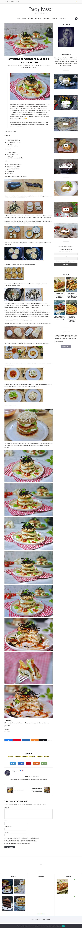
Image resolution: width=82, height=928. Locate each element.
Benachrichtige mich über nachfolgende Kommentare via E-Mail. (21, 840)
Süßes (30, 18)
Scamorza (46, 756)
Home (18, 18)
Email (66, 256)
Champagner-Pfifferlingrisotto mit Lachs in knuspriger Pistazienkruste (72, 295)
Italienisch (25, 756)
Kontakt (17, 1)
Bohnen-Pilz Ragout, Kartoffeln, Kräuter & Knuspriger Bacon (37, 790)
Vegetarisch (44, 65)
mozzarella (32, 756)
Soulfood (62, 18)
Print (45, 763)
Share (21, 763)
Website (6, 832)
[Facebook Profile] (21, 770)
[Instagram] (22, 770)
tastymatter (14, 65)
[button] (28, 39)
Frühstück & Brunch (50, 18)
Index (24, 18)
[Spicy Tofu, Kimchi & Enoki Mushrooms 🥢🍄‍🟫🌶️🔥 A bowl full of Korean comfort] (33, 882)
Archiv (12, 1)
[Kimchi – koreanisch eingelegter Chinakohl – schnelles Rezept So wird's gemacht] (33, 891)
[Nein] (80, 926)
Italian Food (17, 756)
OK (63, 926)
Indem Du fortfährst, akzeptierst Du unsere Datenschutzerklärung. (66, 261)
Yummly (37, 763)
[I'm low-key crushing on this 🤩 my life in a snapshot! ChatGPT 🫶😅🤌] (33, 899)
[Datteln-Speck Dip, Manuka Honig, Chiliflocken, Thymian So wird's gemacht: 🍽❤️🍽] (41, 907)
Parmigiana (39, 756)
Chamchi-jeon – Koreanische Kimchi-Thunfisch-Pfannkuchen (60, 295)
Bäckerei (38, 18)
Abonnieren (65, 346)
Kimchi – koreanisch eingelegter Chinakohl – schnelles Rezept (59, 318)
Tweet (14, 763)
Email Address (7, 826)
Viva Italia (34, 67)
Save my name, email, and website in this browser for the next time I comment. (22, 838)
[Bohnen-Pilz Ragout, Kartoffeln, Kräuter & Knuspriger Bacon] (47, 789)
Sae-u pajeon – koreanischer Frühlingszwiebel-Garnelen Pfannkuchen (71, 319)
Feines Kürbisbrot (19, 790)
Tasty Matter (41, 9)
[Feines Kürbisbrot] (10, 789)
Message (6, 808)
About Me (7, 1)
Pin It (29, 763)
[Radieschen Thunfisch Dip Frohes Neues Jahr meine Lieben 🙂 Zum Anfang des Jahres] (41, 899)
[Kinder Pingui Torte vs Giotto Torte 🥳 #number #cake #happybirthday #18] (48, 907)
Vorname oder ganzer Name (66, 251)
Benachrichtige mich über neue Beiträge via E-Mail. (18, 843)
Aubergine (10, 756)
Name (5, 821)
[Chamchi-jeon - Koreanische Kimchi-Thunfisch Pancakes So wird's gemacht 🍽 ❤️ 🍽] (41, 882)
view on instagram (41, 913)
